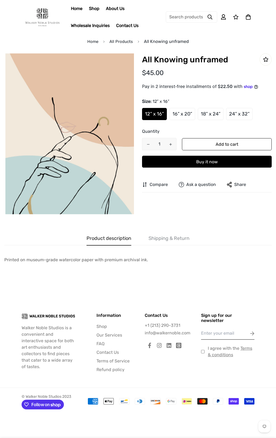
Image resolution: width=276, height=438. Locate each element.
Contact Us (127, 25)
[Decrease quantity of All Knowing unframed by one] (148, 144)
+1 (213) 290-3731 (162, 325)
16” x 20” (182, 114)
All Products (121, 41)
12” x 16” (154, 114)
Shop (94, 8)
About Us (115, 8)
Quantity (151, 131)
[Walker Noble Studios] (42, 17)
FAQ (100, 343)
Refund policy (110, 369)
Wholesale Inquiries (90, 25)
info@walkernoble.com (167, 332)
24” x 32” (239, 114)
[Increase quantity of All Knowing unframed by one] (170, 144)
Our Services (109, 335)
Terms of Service (113, 361)
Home (76, 8)
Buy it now (207, 161)
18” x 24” (210, 114)
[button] (247, 17)
